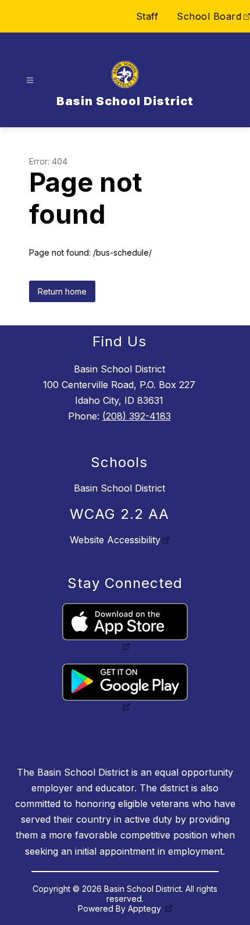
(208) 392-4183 (136, 416)
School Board (209, 16)
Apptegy (145, 908)
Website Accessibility (115, 540)
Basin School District (119, 488)
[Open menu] (30, 80)
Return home (62, 291)
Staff (147, 16)
